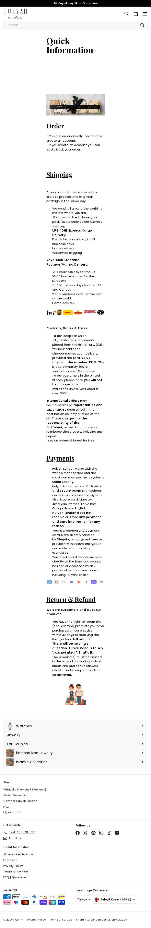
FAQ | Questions (14, 877)
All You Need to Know (18, 854)
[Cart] (135, 14)
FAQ (6, 807)
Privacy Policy (13, 866)
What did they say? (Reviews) (24, 789)
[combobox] (75, 25)
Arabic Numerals (15, 795)
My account (12, 812)
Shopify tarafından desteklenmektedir (101, 920)
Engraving (10, 860)
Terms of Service (15, 872)
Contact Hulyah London (20, 801)
